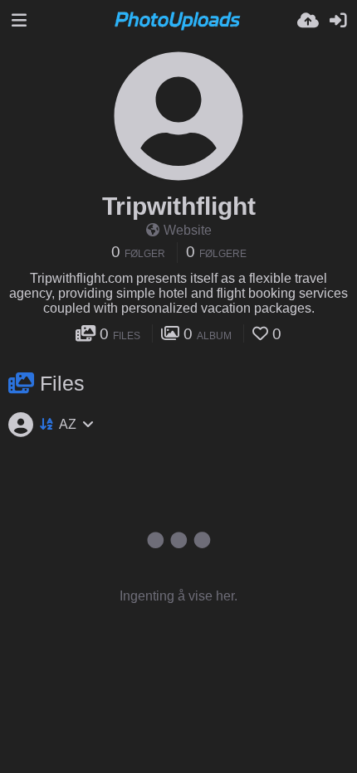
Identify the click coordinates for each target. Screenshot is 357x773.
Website (188, 230)
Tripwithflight (179, 206)
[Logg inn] (338, 20)
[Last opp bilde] (308, 20)
